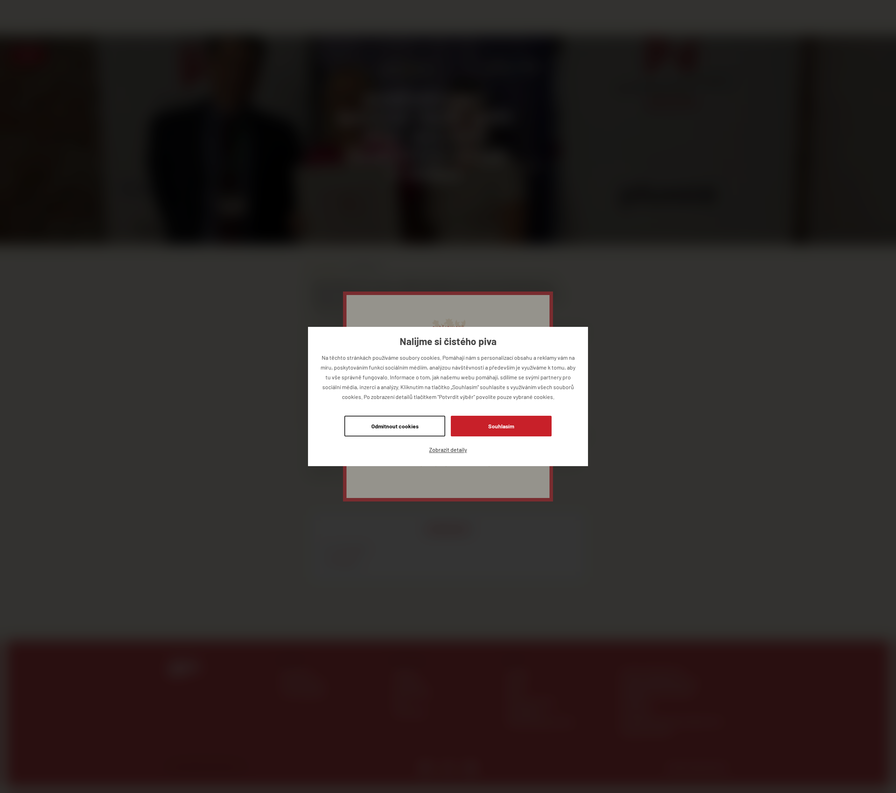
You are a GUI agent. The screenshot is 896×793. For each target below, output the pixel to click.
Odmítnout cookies (395, 426)
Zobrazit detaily (448, 449)
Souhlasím (501, 426)
